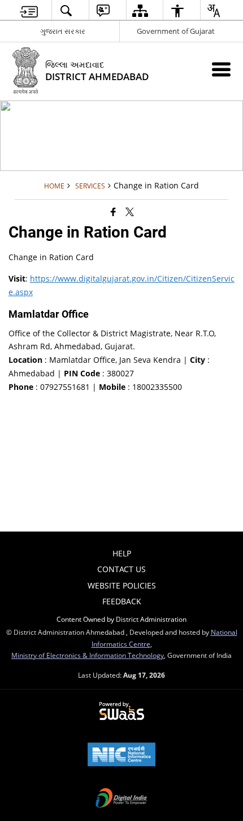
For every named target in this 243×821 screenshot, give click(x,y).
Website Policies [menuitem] (122, 585)
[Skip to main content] (29, 10)
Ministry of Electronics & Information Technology (87, 655)
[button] (65, 10)
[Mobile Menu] (221, 69)
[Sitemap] (140, 10)
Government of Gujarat (176, 31)
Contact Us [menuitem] (121, 569)
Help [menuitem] (121, 553)
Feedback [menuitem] (121, 601)
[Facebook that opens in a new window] (113, 211)
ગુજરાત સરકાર (62, 31)
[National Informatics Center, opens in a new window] (121, 755)
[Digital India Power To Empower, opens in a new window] (121, 799)
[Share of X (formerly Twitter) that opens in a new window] (130, 211)
